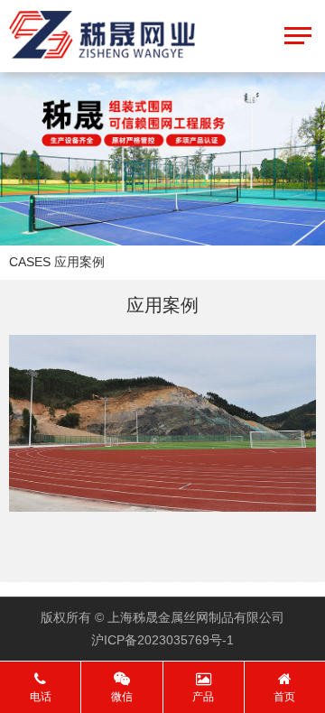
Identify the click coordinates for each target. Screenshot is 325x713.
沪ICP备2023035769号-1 (162, 640)
